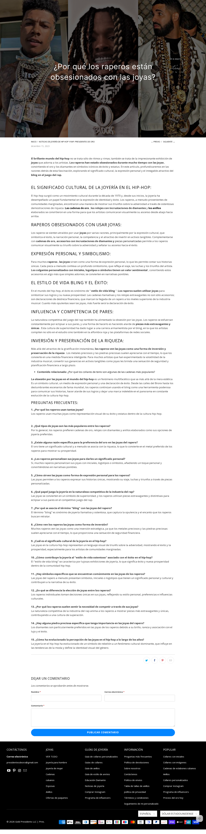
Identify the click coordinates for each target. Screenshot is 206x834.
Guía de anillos (92, 768)
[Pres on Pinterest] (14, 770)
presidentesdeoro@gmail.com (22, 762)
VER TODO (51, 756)
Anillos (49, 791)
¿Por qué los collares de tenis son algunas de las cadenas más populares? (111, 372)
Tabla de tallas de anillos (136, 785)
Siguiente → (169, 141)
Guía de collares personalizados (101, 756)
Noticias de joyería (94, 785)
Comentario (37, 705)
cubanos (50, 780)
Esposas (50, 785)
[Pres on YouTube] (9, 770)
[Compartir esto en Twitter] (146, 660)
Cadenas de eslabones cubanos (179, 768)
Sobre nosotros (132, 768)
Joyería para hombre (56, 762)
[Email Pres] (25, 770)
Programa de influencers (98, 797)
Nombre (36, 692)
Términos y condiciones (136, 797)
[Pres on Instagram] (19, 770)
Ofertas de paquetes (57, 797)
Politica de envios (133, 780)
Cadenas (50, 774)
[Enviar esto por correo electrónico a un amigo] (170, 660)
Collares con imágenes (174, 762)
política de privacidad (135, 791)
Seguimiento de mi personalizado (141, 803)
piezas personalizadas (128, 241)
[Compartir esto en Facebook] (154, 660)
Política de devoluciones (136, 762)
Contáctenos (130, 774)
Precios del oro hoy (173, 797)
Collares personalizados (175, 780)
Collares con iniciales (173, 756)
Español (146, 813)
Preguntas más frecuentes (138, 756)
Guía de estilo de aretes (97, 774)
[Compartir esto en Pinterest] (162, 660)
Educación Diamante (95, 780)
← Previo (155, 141)
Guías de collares (94, 762)
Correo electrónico (114, 692)
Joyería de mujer (54, 768)
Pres (41, 821)
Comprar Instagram (95, 791)
